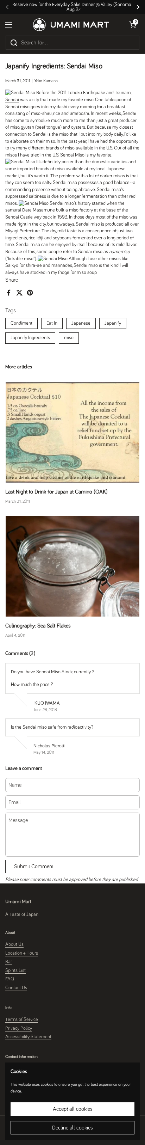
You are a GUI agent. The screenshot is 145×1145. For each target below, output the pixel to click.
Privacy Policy (18, 1028)
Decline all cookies (72, 1128)
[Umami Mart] (71, 24)
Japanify (113, 323)
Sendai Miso (72, 155)
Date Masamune (38, 210)
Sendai (12, 99)
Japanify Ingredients (30, 337)
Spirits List (15, 970)
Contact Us (16, 987)
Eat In (51, 323)
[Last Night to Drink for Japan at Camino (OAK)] (72, 432)
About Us (14, 944)
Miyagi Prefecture (22, 230)
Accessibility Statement (28, 1036)
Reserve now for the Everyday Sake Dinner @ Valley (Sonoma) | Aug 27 (72, 7)
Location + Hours (21, 953)
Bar (8, 961)
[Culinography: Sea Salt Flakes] (72, 566)
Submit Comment (33, 866)
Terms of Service (21, 1019)
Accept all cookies (73, 1109)
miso (69, 337)
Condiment (21, 323)
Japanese (80, 323)
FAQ (9, 978)
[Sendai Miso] (20, 93)
